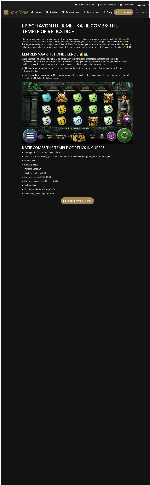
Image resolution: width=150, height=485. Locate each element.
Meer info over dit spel (77, 201)
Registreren (123, 12)
